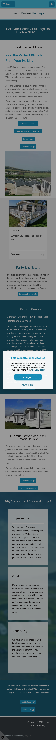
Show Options (27, 385)
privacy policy (38, 370)
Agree (29, 377)
